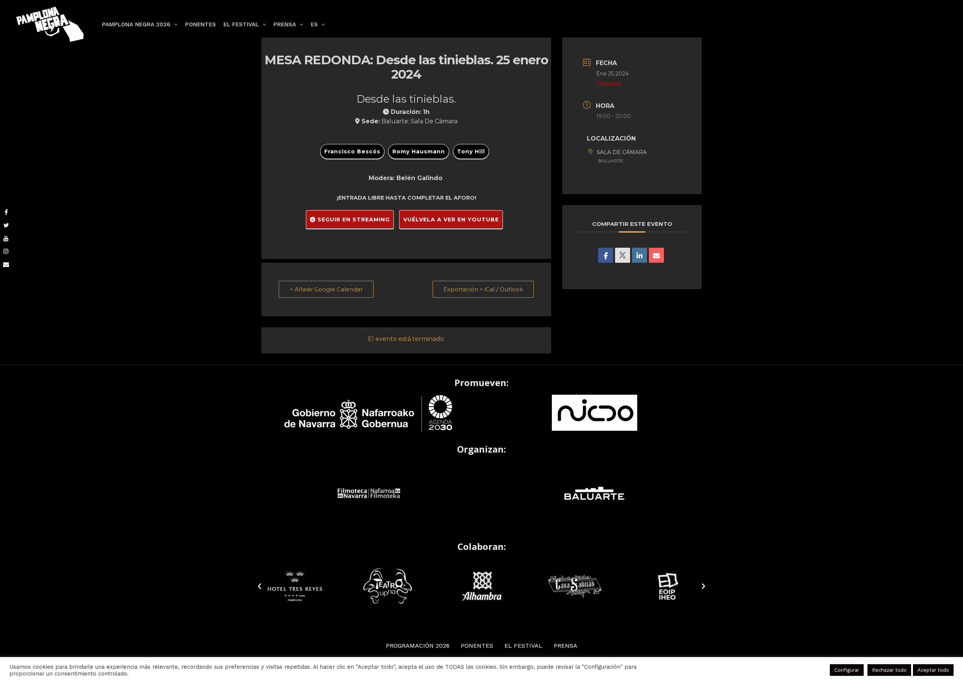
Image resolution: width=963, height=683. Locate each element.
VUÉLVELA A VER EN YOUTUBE (451, 219)
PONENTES (477, 645)
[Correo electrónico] (656, 255)
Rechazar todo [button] (889, 670)
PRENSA (565, 645)
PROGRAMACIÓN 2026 (418, 645)
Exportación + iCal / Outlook (483, 289)
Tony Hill (471, 151)
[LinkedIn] (639, 255)
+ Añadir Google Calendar (326, 289)
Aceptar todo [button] (933, 670)
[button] (259, 586)
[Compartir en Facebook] (605, 255)
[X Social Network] (622, 255)
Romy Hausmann (418, 151)
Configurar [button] (846, 670)
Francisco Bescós (352, 151)
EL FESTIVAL (523, 645)
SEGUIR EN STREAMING (353, 219)
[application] (174, 24)
